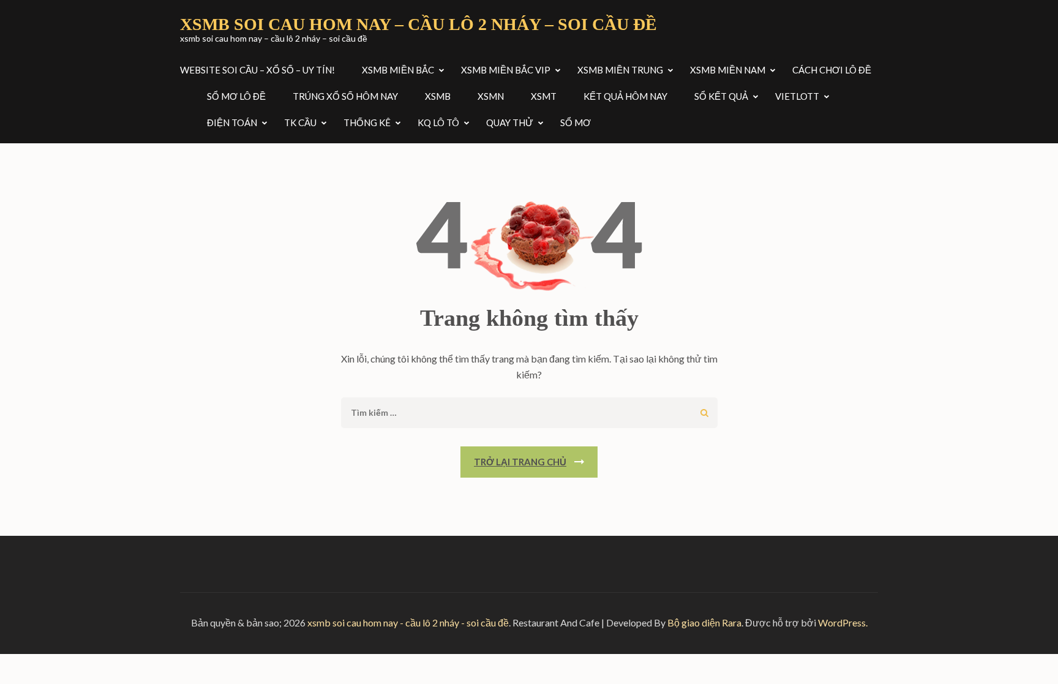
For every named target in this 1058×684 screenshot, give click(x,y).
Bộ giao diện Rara (704, 622)
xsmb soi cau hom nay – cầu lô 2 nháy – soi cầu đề (418, 24)
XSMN (491, 96)
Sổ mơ (575, 122)
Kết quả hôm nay (625, 96)
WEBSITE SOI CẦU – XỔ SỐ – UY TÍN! (257, 69)
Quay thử (509, 122)
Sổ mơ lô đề (236, 96)
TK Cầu (300, 122)
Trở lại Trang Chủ (520, 461)
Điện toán (232, 122)
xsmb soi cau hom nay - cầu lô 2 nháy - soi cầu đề (408, 622)
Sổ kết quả (721, 96)
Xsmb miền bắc (398, 69)
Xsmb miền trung (620, 69)
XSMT (544, 96)
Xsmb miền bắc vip (505, 69)
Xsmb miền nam (727, 69)
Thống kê (367, 122)
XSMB (438, 96)
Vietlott (797, 96)
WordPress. (843, 622)
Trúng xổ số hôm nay (345, 96)
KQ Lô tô (438, 122)
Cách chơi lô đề (831, 69)
